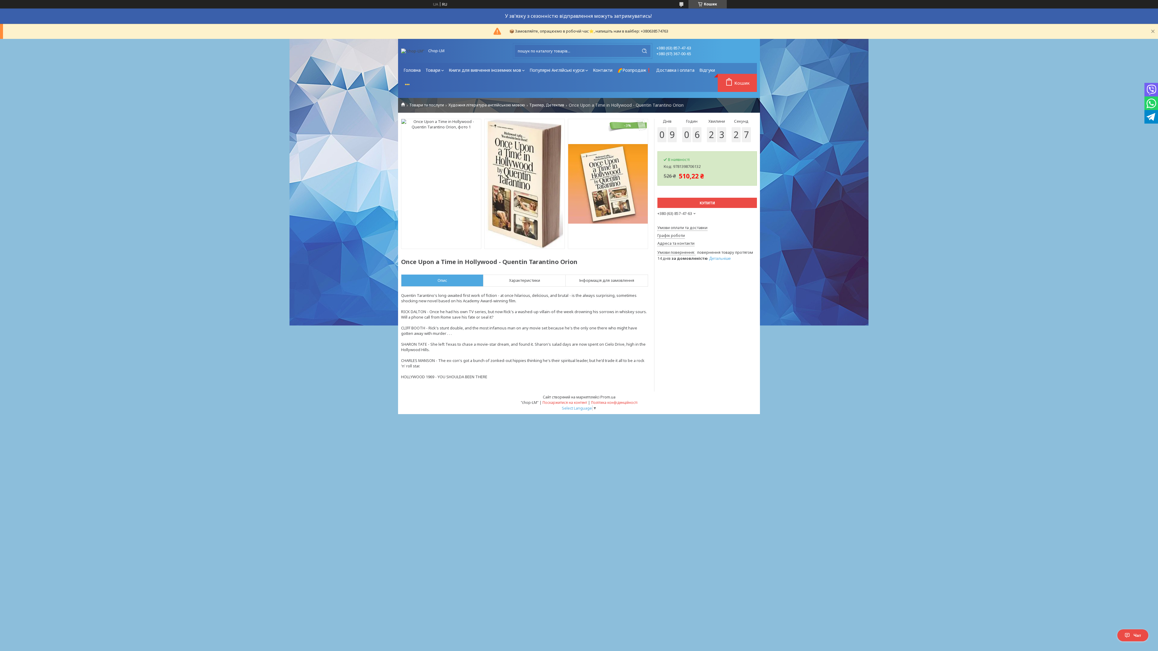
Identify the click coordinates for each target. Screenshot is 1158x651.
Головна (412, 70)
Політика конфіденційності (614, 402)
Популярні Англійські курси (557, 70)
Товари (433, 70)
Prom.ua (607, 397)
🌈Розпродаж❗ (634, 70)
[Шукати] (644, 51)
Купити (707, 203)
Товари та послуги (426, 105)
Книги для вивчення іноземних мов (485, 70)
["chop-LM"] (412, 51)
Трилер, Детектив (546, 105)
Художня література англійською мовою (486, 105)
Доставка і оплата (675, 70)
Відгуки (707, 70)
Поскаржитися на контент (565, 402)
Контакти (602, 70)
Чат (1137, 635)
